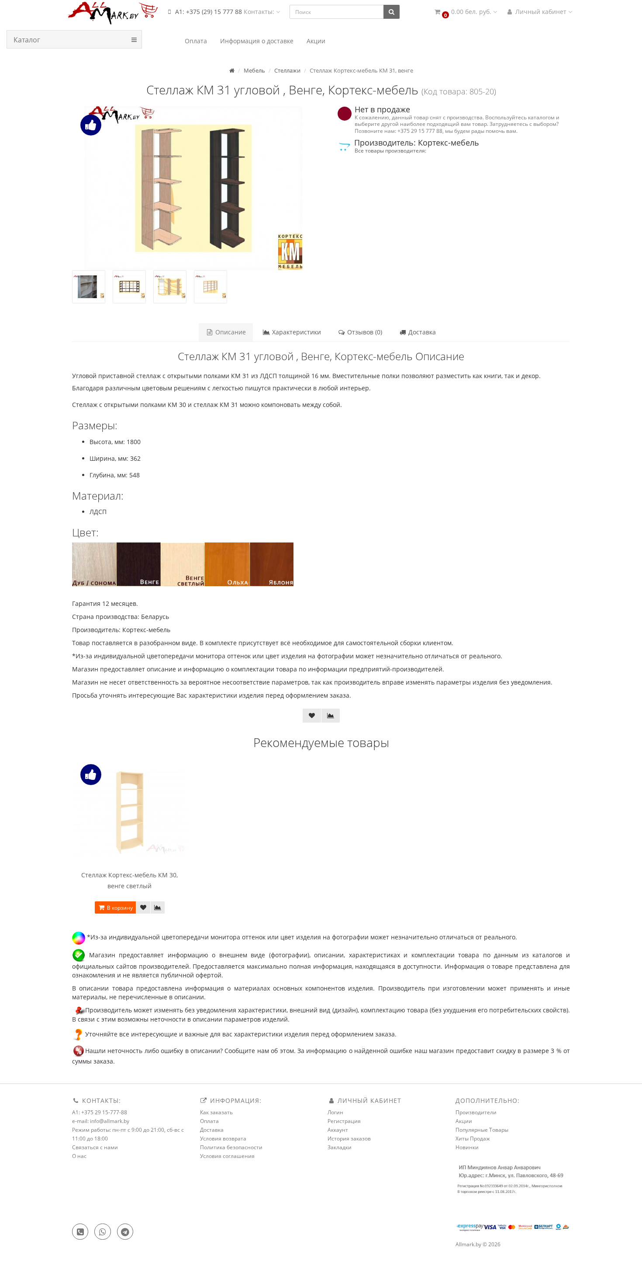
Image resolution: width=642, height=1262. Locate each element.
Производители (476, 1112)
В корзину (119, 907)
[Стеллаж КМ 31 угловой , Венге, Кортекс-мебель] (193, 188)
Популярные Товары (482, 1129)
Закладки (340, 1147)
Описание (230, 332)
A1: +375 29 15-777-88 (99, 1112)
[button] (465, 12)
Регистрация (344, 1121)
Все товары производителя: (390, 150)
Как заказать (216, 1112)
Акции (464, 1121)
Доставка (421, 332)
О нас (79, 1156)
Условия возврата (223, 1138)
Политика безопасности (231, 1147)
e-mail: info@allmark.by (100, 1121)
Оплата (209, 1121)
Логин (335, 1112)
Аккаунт (338, 1129)
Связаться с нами (95, 1147)
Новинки (467, 1147)
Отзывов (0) (363, 332)
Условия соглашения (227, 1156)
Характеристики (295, 332)
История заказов (349, 1138)
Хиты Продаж (473, 1138)
